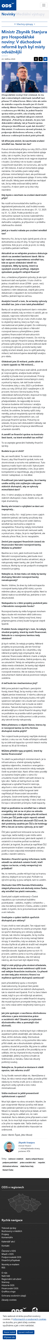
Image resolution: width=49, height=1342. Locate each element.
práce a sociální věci (28, 1162)
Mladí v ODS (8, 1254)
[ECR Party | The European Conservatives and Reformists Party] (35, 1310)
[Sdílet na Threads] (36, 59)
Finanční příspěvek (11, 1260)
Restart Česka (8, 1170)
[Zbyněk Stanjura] (9, 1146)
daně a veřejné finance (34, 1159)
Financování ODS (10, 1288)
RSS (3, 1267)
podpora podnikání (10, 1162)
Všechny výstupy (24, 24)
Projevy (5, 1234)
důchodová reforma (10, 1166)
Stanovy (5, 1282)
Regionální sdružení (11, 1279)
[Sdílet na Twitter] (41, 59)
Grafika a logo (9, 1291)
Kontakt (5, 1245)
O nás (4, 1272)
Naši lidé (6, 1275)
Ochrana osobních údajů (14, 1295)
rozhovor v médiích (15, 1159)
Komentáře (7, 1237)
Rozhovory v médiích (12, 1231)
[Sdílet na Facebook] (45, 59)
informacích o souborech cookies (29, 1319)
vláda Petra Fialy (26, 1166)
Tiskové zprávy (9, 1228)
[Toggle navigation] (43, 5)
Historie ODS (8, 1285)
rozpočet (41, 1162)
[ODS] (19, 1310)
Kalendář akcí (8, 1241)
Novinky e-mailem (10, 1264)
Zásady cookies (9, 1299)
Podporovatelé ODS (11, 1257)
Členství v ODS (9, 1250)
